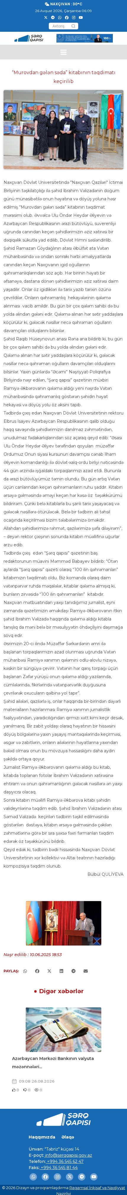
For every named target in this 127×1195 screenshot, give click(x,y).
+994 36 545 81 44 (59, 1167)
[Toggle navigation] (64, 52)
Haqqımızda (42, 1137)
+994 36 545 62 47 (65, 1161)
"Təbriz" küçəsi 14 (61, 1149)
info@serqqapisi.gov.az (68, 1155)
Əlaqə (67, 1137)
